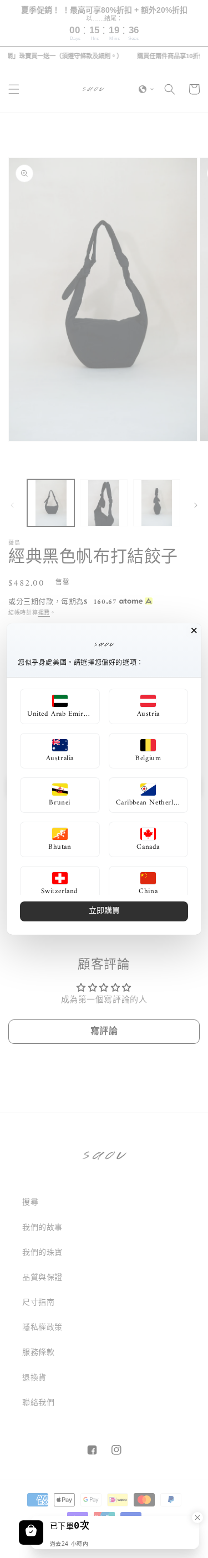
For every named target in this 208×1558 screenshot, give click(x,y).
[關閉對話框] (194, 630)
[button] (60, 706)
